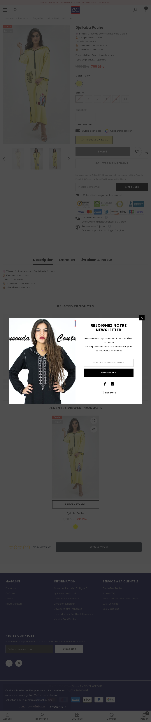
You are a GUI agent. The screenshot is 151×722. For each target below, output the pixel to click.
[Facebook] (105, 384)
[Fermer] (142, 317)
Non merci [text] (110, 392)
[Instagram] (112, 384)
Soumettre (108, 372)
